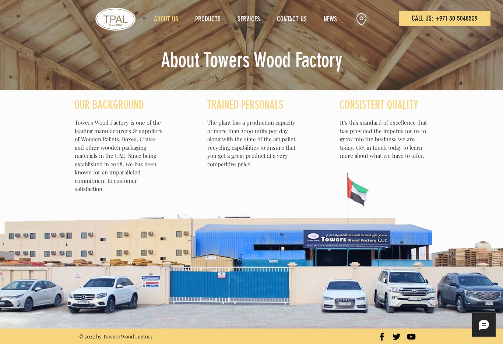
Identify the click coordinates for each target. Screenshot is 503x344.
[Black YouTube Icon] (411, 336)
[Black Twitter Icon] (396, 336)
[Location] (361, 19)
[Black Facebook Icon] (382, 336)
